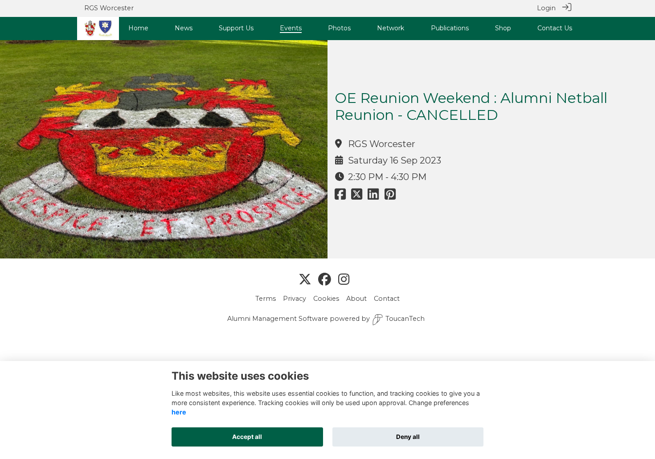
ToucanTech (405, 319)
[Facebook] (324, 280)
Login (546, 8)
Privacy (294, 299)
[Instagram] (343, 280)
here (179, 412)
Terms (265, 299)
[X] (305, 280)
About (356, 299)
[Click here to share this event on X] (356, 197)
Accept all (247, 436)
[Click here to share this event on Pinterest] (390, 197)
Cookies (326, 299)
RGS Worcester (109, 8)
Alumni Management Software (277, 319)
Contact (387, 299)
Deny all (408, 436)
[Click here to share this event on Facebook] (340, 197)
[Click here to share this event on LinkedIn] (373, 197)
